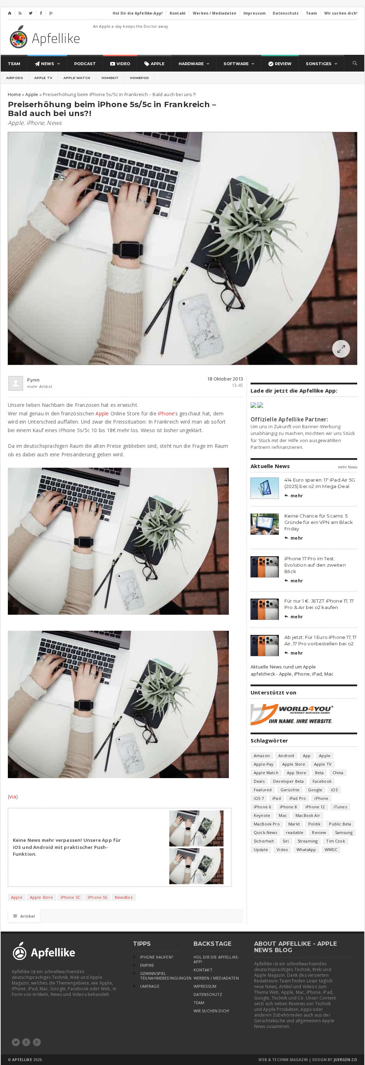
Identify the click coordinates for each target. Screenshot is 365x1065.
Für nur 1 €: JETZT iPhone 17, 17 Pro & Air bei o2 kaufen (319, 604)
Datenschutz (208, 994)
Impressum (205, 986)
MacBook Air (307, 815)
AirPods (14, 78)
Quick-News (265, 832)
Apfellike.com (46, 36)
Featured (263, 789)
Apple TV (43, 78)
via (12, 796)
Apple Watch (77, 78)
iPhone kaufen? (156, 957)
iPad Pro (297, 798)
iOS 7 (259, 798)
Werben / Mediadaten (216, 978)
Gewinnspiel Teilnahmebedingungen (159, 976)
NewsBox (124, 897)
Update (261, 849)
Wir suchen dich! (212, 1010)
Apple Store (41, 897)
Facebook (322, 781)
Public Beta (340, 824)
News (54, 123)
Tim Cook (335, 841)
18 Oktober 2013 (225, 379)
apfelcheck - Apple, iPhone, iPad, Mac (292, 674)
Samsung (344, 832)
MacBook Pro (267, 824)
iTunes (340, 806)
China (338, 772)
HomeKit (110, 78)
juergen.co (346, 1059)
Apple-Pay (264, 764)
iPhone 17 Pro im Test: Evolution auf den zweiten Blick (315, 565)
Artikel (24, 916)
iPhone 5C (71, 897)
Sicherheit (264, 841)
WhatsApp (306, 849)
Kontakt (203, 969)
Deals (259, 781)
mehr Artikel (30, 386)
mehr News (347, 467)
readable (294, 832)
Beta (319, 772)
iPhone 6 (262, 806)
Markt (294, 824)
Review (319, 832)
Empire (147, 965)
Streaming (308, 841)
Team (199, 1002)
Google (315, 789)
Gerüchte (290, 789)
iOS (334, 789)
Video (282, 849)
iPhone (35, 123)
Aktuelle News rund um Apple (283, 666)
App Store (297, 772)
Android (286, 755)
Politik (314, 824)
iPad (276, 798)
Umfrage (149, 986)
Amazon (262, 755)
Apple (16, 123)
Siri (286, 841)
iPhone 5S (97, 897)
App (307, 755)
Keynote (262, 815)
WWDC (331, 849)
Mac (283, 815)
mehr (293, 496)
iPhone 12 (315, 806)
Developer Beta (288, 781)
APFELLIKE (22, 1059)
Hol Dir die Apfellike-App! (217, 959)
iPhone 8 (288, 806)
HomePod (139, 78)
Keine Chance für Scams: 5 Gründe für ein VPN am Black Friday (318, 522)
